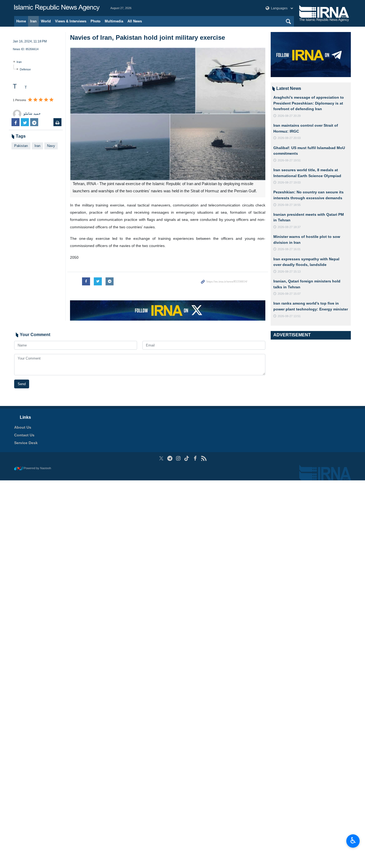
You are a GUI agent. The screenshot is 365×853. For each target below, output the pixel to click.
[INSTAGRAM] (178, 458)
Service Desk (26, 443)
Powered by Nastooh (37, 468)
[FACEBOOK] (195, 458)
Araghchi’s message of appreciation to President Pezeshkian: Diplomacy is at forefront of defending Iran (308, 103)
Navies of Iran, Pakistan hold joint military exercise (147, 37)
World (46, 21)
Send (22, 384)
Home (21, 21)
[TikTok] (187, 458)
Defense (25, 69)
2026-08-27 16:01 (289, 249)
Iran (33, 21)
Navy (51, 146)
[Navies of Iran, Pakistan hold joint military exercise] (167, 113)
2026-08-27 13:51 (289, 316)
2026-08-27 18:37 (289, 227)
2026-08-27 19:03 (289, 182)
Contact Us (24, 435)
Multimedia (114, 21)
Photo (95, 21)
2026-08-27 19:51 (289, 160)
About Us (22, 427)
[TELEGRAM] (169, 458)
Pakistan (21, 146)
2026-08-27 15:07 (289, 293)
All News (134, 21)
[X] (161, 458)
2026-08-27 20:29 (289, 115)
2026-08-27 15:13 (289, 271)
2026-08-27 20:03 (289, 137)
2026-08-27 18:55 (289, 204)
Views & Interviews (70, 21)
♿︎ (353, 840)
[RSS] (203, 458)
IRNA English (57, 8)
